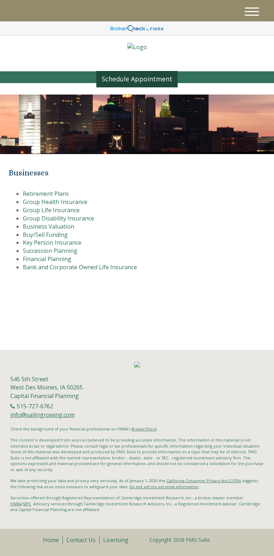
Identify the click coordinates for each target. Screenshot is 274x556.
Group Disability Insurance (58, 218)
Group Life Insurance (51, 210)
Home (51, 540)
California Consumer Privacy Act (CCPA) (203, 480)
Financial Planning (47, 259)
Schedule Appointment (137, 79)
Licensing (115, 540)
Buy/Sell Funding (45, 235)
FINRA (15, 503)
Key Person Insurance (52, 242)
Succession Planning (50, 251)
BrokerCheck (144, 429)
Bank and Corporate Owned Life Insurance (80, 267)
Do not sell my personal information (164, 486)
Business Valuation (48, 226)
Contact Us (81, 540)
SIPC (27, 503)
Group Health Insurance (55, 202)
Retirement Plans (46, 194)
